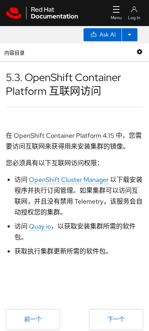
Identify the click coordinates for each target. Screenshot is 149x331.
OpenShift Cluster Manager (68, 179)
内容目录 (14, 52)
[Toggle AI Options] (129, 34)
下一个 (116, 319)
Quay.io (40, 226)
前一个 (33, 319)
